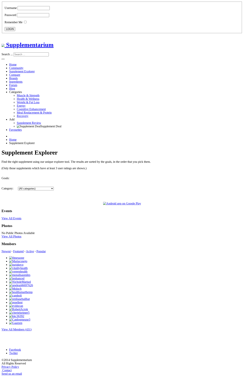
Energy (21, 105)
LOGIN (10, 29)
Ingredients (15, 81)
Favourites (15, 129)
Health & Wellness (28, 98)
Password (10, 15)
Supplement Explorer (22, 71)
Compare (14, 74)
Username (11, 8)
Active (30, 251)
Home (13, 64)
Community (16, 68)
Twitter (13, 353)
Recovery (22, 116)
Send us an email (12, 373)
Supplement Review (29, 122)
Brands (13, 78)
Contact (7, 370)
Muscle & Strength (28, 95)
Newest (6, 251)
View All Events (11, 218)
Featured (18, 251)
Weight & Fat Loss (28, 102)
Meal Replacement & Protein (34, 112)
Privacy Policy (10, 366)
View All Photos (11, 236)
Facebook (15, 349)
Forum (13, 85)
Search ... (7, 54)
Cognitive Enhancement (31, 109)
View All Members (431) (17, 329)
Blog (12, 88)
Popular (41, 251)
